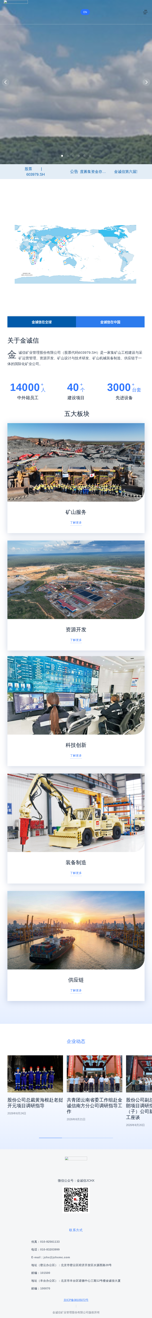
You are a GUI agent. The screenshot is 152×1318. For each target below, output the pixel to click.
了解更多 (76, 522)
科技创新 (76, 745)
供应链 (76, 980)
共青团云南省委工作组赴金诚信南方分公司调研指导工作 (94, 1105)
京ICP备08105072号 (76, 1299)
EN (85, 12)
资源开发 (76, 629)
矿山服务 (76, 512)
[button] (62, 156)
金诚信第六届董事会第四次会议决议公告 (109, 172)
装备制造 (76, 862)
